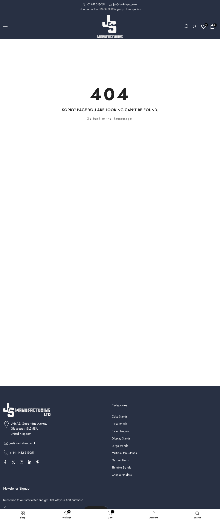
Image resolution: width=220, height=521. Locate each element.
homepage (123, 118)
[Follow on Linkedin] (30, 462)
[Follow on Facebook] (5, 462)
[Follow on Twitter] (13, 462)
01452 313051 (96, 4)
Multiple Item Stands (124, 453)
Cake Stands (119, 417)
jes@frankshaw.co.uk (125, 4)
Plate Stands (119, 424)
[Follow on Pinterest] (38, 462)
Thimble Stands (121, 468)
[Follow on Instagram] (21, 462)
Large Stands (120, 446)
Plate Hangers (120, 431)
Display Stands (121, 438)
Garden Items (120, 460)
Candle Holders (122, 475)
